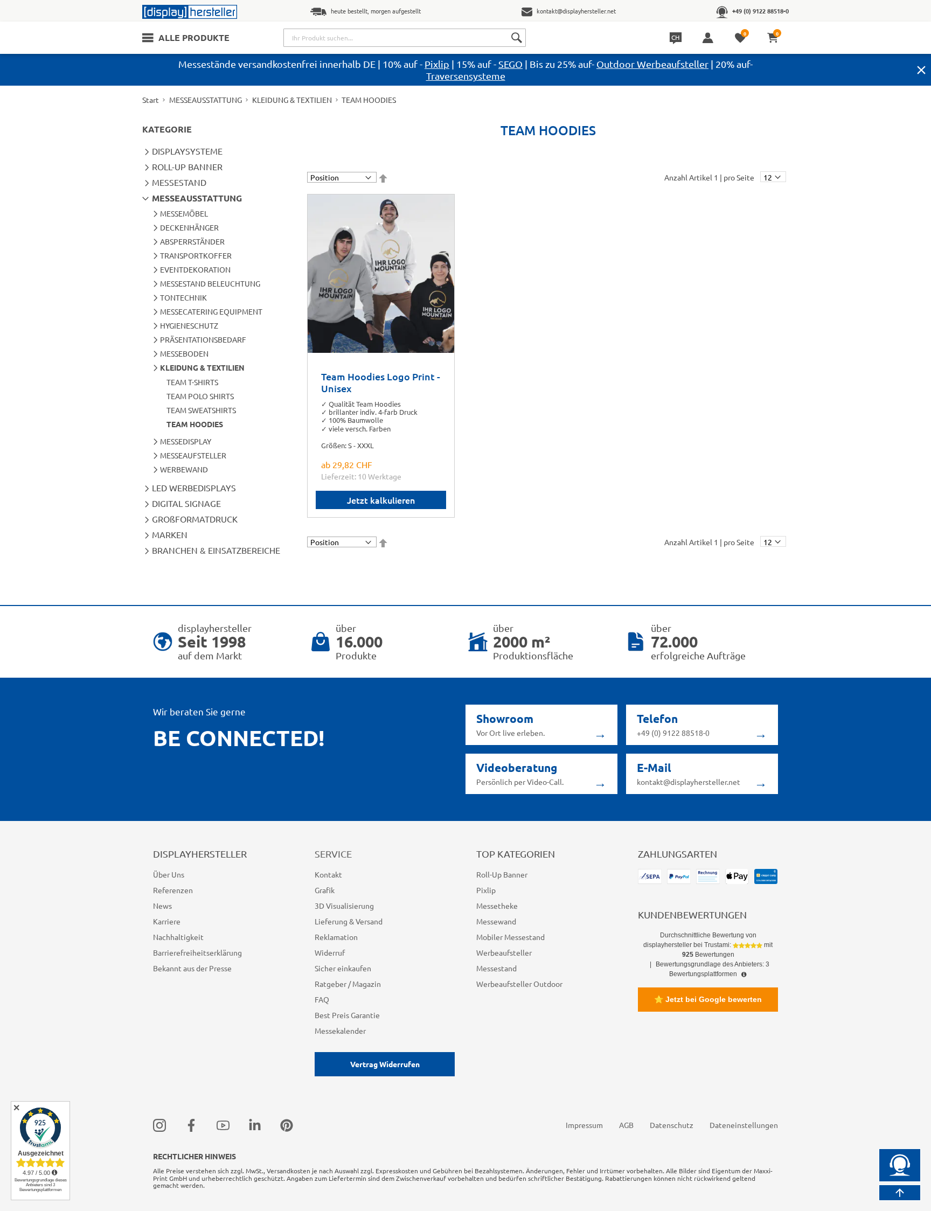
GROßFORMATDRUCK (195, 518)
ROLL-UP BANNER (187, 166)
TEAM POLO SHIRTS (200, 396)
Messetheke (497, 905)
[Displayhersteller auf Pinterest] (286, 1124)
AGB (626, 1125)
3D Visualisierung (344, 905)
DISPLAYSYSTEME (187, 150)
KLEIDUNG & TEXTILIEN (292, 100)
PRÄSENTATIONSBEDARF (203, 339)
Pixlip (437, 63)
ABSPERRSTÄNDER (192, 241)
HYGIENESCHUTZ (189, 325)
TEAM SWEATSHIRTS (201, 410)
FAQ (322, 999)
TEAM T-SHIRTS (192, 382)
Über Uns (168, 874)
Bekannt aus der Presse (192, 968)
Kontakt (328, 874)
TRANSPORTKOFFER (196, 255)
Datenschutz (671, 1125)
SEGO (510, 63)
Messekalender (340, 1030)
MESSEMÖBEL (184, 213)
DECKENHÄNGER (189, 227)
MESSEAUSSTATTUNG (205, 100)
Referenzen (173, 890)
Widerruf (330, 952)
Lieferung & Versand (349, 921)
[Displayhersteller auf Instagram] (159, 1124)
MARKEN (169, 534)
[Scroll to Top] (899, 1192)
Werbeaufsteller (504, 952)
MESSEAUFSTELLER (193, 455)
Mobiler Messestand (510, 937)
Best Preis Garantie (347, 1015)
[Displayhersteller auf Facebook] (191, 1124)
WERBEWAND (184, 469)
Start (150, 100)
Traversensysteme (465, 75)
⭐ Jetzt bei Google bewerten (708, 999)
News (162, 905)
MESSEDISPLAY (185, 441)
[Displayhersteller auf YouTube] (223, 1124)
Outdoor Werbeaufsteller (652, 63)
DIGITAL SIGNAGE (186, 503)
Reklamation (336, 937)
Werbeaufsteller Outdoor (519, 984)
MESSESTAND (179, 182)
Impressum (584, 1125)
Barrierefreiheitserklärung (197, 952)
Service (333, 853)
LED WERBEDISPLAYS (194, 487)
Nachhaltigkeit (178, 937)
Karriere (166, 921)
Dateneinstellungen (744, 1125)
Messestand (496, 968)
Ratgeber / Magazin (348, 984)
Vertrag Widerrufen (385, 1064)
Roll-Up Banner (501, 874)
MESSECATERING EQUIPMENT (211, 311)
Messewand (496, 921)
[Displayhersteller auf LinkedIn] (254, 1124)
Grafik (325, 890)
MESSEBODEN (184, 353)
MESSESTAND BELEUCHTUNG (210, 283)
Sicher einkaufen (343, 968)
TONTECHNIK (183, 297)
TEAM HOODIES (194, 424)
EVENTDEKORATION (195, 269)
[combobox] (404, 38)
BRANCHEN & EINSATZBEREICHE (216, 550)
